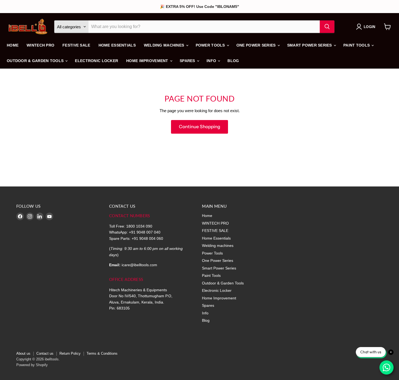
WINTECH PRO (40, 45)
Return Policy (70, 353)
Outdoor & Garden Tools (36, 61)
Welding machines (164, 45)
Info (212, 61)
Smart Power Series (310, 45)
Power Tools (211, 45)
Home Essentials (117, 45)
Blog (233, 61)
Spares (188, 61)
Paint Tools (357, 45)
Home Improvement (147, 61)
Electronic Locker (96, 61)
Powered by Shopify (32, 365)
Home (12, 45)
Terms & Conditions (102, 353)
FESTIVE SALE (76, 45)
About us (23, 353)
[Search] (327, 26)
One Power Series (256, 45)
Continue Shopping (199, 126)
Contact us (44, 353)
